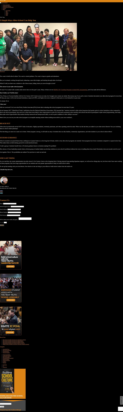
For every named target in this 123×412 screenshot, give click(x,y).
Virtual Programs (6, 360)
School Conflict (6, 359)
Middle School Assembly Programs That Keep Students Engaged (16, 344)
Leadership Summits (7, 355)
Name (1, 203)
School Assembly (6, 4)
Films (7, 14)
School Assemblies (6, 354)
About (7, 12)
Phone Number (3, 212)
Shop (7, 15)
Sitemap (4, 362)
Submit (2, 225)
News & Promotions (7, 350)
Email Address (3, 209)
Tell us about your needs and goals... (9, 219)
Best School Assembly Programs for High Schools (13, 340)
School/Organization (5, 206)
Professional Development (8, 7)
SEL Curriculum (6, 357)
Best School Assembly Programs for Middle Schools (13, 342)
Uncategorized (6, 351)
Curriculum (8, 10)
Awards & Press (6, 349)
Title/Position (3, 215)
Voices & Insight (6, 352)
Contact (4, 8)
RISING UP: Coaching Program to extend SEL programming (70, 89)
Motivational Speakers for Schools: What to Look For (14, 343)
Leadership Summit (7, 6)
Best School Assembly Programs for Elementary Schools (14, 339)
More (4, 9)
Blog (7, 11)
